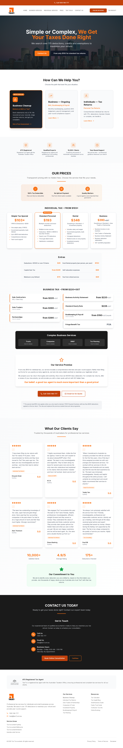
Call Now (75, 658)
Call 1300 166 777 (62, 3)
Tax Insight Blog (95, 700)
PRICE (61, 10)
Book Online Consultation (55, 658)
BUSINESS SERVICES (35, 10)
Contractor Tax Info (97, 707)
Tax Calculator (95, 697)
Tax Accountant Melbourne (15, 727)
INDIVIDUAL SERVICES (51, 10)
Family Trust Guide (96, 705)
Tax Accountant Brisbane (14, 729)
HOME (25, 10)
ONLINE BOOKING (98, 10)
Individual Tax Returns (69, 700)
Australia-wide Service (13, 732)
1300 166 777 (41, 636)
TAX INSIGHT (112, 10)
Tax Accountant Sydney (14, 724)
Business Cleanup (68, 697)
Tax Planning (67, 712)
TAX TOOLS (69, 10)
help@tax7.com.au (43, 643)
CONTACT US (79, 10)
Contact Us (42, 53)
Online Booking (95, 710)
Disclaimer (113, 741)
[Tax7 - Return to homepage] (12, 10)
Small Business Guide (97, 702)
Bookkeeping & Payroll (70, 710)
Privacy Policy (91, 741)
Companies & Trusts (69, 705)
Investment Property (69, 707)
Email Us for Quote (74, 394)
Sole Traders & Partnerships (71, 702)
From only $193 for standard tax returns (70, 53)
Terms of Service (103, 741)
